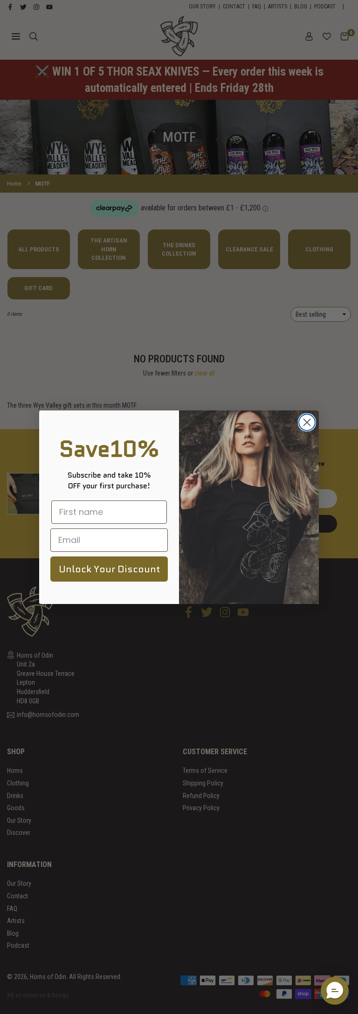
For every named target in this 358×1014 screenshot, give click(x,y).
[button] (335, 991)
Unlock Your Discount (109, 569)
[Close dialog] (307, 422)
